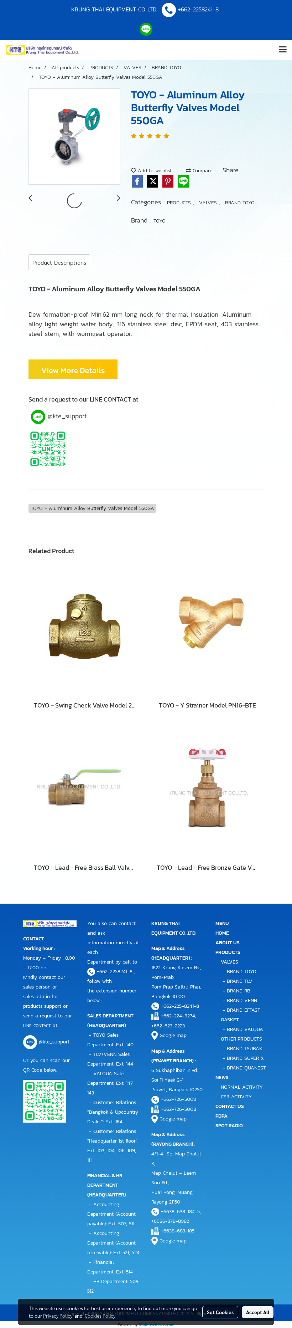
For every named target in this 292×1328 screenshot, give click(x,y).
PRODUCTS (180, 202)
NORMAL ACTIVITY (242, 1087)
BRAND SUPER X (245, 1058)
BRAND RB (238, 991)
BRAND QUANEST (246, 1068)
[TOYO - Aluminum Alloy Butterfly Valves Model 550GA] (74, 137)
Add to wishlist (154, 170)
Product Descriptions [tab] (59, 262)
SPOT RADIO (229, 1125)
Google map (173, 1035)
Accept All (257, 1312)
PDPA (221, 1116)
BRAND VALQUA (245, 1029)
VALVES (209, 202)
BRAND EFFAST (243, 1010)
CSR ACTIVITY (236, 1096)
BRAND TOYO (240, 202)
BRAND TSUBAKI (245, 1048)
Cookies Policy (100, 1315)
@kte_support (66, 416)
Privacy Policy (57, 1315)
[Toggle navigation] (283, 50)
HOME (222, 933)
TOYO (159, 221)
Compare (201, 170)
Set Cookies (220, 1312)
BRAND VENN (242, 1000)
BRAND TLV (239, 981)
